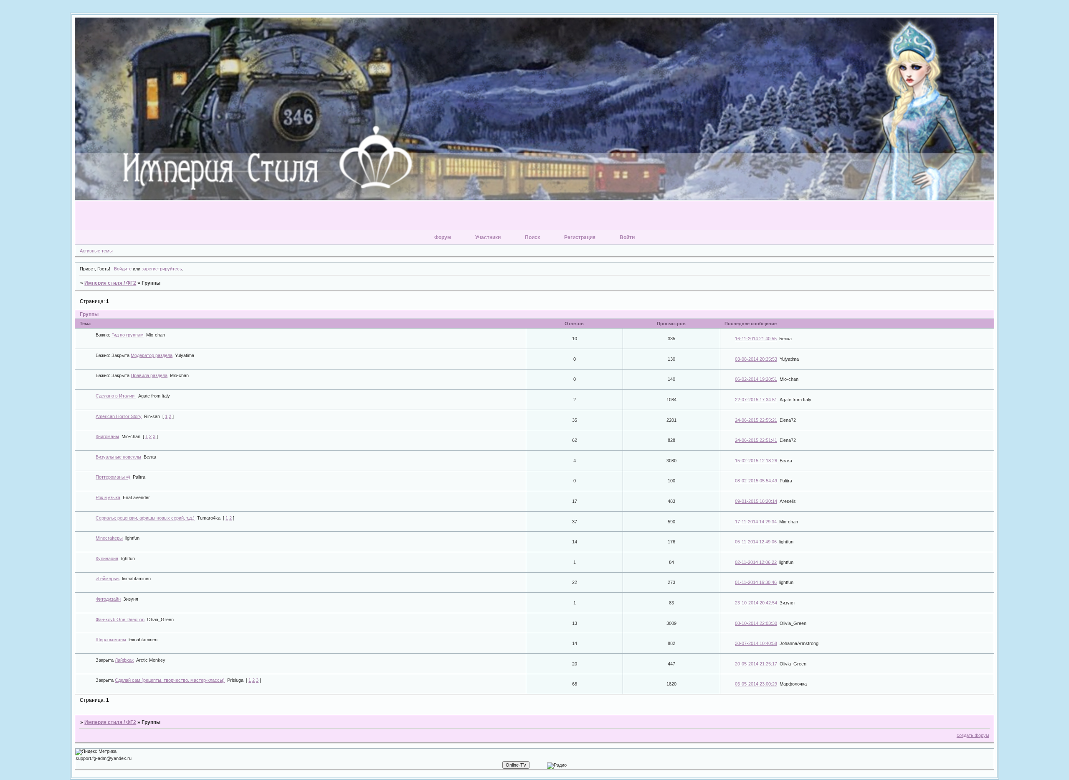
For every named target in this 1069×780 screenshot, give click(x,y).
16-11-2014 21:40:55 (756, 338)
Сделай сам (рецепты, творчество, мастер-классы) (170, 680)
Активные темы (96, 250)
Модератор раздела (151, 355)
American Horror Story (119, 416)
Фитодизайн (108, 599)
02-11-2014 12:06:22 (756, 562)
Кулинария (107, 558)
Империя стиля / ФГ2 (110, 283)
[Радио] (557, 765)
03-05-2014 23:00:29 (756, 683)
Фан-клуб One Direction (120, 619)
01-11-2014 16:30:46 (756, 582)
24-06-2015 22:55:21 (756, 420)
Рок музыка (108, 497)
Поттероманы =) (113, 476)
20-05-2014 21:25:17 (756, 663)
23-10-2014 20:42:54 (756, 602)
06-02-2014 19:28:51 (756, 379)
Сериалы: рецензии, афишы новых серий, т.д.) (145, 517)
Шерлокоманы (111, 639)
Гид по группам (127, 334)
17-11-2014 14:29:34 (756, 521)
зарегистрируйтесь (162, 268)
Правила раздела (149, 375)
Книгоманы (107, 436)
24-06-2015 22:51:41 (756, 440)
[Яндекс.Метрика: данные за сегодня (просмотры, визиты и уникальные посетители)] (96, 752)
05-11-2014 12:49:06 (756, 541)
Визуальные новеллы (118, 456)
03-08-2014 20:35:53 (756, 359)
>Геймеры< (107, 578)
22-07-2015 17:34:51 (756, 399)
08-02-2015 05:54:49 (756, 480)
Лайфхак (124, 660)
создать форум (973, 735)
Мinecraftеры (109, 537)
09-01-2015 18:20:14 (756, 501)
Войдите (123, 268)
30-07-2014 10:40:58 (756, 643)
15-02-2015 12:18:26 (756, 460)
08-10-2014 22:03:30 (756, 623)
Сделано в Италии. (116, 395)
